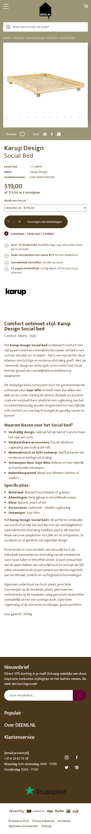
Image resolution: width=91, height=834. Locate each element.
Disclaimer (64, 821)
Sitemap (46, 826)
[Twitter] (67, 767)
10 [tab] (71, 117)
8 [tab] (57, 117)
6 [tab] (42, 117)
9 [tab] (64, 117)
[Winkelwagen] (86, 7)
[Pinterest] (77, 767)
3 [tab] (21, 117)
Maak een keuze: (16, 200)
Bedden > (53, 38)
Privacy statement (43, 821)
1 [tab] (7, 117)
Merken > (20, 38)
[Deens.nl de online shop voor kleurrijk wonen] (45, 11)
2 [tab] (14, 117)
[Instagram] (67, 757)
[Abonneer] (80, 695)
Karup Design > (37, 38)
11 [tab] (78, 117)
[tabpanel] (45, 85)
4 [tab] (28, 117)
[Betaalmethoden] (45, 811)
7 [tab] (50, 117)
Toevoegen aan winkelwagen (44, 221)
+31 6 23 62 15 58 (16, 758)
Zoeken (8, 27)
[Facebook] (77, 757)
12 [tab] (86, 117)
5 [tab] (35, 117)
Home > (8, 38)
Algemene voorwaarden (23, 826)
